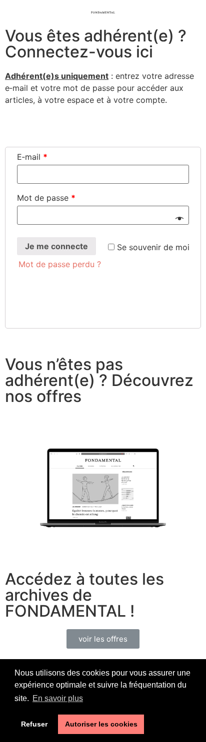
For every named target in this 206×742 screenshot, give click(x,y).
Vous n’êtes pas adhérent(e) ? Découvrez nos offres (99, 380)
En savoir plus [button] (57, 698)
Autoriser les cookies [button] (101, 724)
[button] (103, 639)
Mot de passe (46, 198)
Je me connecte (56, 246)
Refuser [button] (34, 724)
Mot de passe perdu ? (59, 264)
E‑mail (32, 157)
